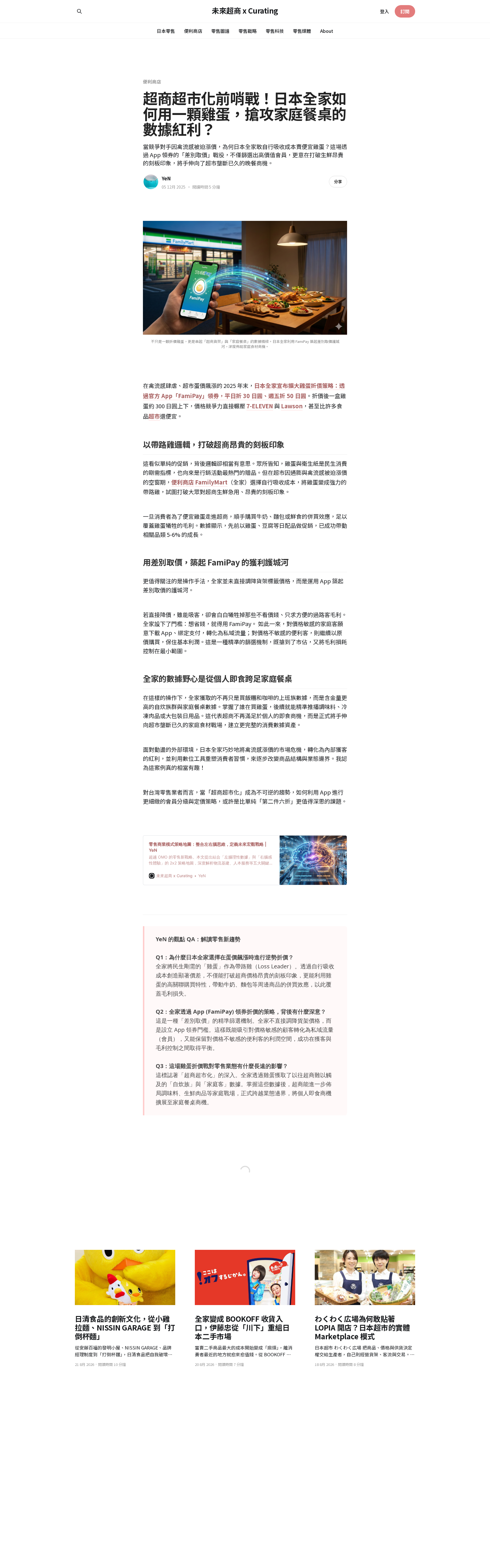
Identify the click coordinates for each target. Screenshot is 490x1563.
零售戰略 (247, 30)
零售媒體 (302, 30)
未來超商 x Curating (245, 10)
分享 (338, 181)
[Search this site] (79, 11)
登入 (384, 11)
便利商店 (193, 30)
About (326, 30)
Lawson (292, 406)
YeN (166, 178)
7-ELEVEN (259, 406)
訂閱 (404, 11)
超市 (154, 416)
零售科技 (275, 30)
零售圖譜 (220, 30)
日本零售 (166, 30)
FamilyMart (211, 482)
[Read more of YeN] (151, 182)
